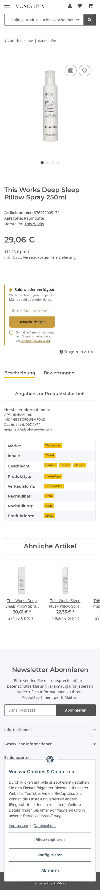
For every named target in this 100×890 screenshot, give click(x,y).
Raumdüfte (34, 218)
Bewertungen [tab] (59, 372)
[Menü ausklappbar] (7, 3)
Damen (50, 465)
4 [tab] (58, 162)
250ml (49, 455)
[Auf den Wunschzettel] (84, 70)
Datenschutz (45, 825)
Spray (49, 515)
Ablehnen (50, 870)
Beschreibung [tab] (19, 372)
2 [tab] (47, 162)
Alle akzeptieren (50, 839)
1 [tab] (42, 162)
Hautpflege (53, 476)
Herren (80, 465)
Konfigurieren (50, 855)
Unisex (65, 465)
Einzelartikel (53, 486)
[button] (70, 6)
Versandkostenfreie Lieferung (49, 257)
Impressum (18, 825)
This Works (53, 445)
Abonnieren (75, 710)
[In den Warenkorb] (8, 57)
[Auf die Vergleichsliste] (71, 70)
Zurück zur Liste (20, 40)
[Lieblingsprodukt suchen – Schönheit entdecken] (89, 20)
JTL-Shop (59, 883)
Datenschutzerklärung (36, 340)
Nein (48, 496)
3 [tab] (52, 162)
